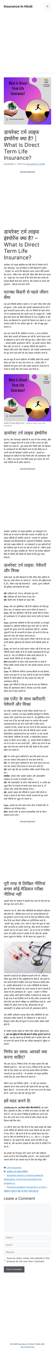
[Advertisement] (27, 44)
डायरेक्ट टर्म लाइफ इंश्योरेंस (17, 1171)
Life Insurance (14, 1167)
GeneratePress (27, 1347)
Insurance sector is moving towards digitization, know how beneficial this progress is (23, 1179)
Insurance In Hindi (18, 6)
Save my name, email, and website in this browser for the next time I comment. (28, 1260)
